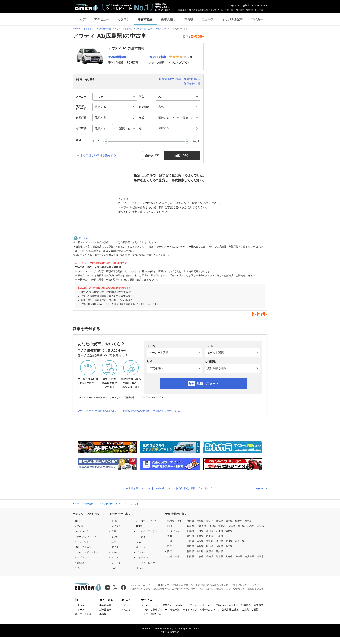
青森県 (200, 520)
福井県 (229, 531)
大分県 (229, 556)
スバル (114, 552)
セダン (78, 520)
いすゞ (114, 568)
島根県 (200, 546)
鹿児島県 (249, 556)
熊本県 (219, 556)
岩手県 (209, 520)
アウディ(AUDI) (109, 503)
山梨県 (260, 525)
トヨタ (114, 520)
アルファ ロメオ (145, 562)
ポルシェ (141, 547)
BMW (139, 526)
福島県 (248, 520)
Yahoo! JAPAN (259, 5)
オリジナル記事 (232, 19)
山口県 (229, 546)
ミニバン (79, 526)
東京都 (190, 525)
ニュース (208, 19)
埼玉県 (212, 525)
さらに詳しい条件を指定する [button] (98, 155)
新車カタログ (91, 503)
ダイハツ (116, 562)
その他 (78, 568)
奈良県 (229, 541)
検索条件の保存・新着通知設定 (181, 78)
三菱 (113, 541)
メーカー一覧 (105, 29)
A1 (122, 503)
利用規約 (246, 605)
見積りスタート (208, 383)
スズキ (114, 557)
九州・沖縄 (173, 556)
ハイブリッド (82, 541)
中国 (169, 546)
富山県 (209, 531)
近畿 (169, 541)
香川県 (200, 551)
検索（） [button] (182, 155)
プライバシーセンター (226, 605)
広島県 (219, 546)
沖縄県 (260, 556)
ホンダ (114, 536)
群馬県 (250, 525)
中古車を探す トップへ (138, 488)
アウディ (141, 536)
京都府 (209, 541)
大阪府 (190, 541)
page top (259, 488)
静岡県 (209, 536)
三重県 (219, 536)
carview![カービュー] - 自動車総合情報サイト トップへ (184, 488)
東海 (169, 536)
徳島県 (190, 551)
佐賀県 (200, 556)
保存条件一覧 (192, 83)
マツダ (114, 547)
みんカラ (126, 609)
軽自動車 (79, 562)
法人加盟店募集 (230, 609)
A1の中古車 (161, 29)
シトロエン (142, 557)
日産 (113, 531)
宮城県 (219, 520)
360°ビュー (101, 19)
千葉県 (221, 525)
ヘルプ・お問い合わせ (153, 614)
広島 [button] (161, 106)
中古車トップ (89, 29)
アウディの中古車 (144, 29)
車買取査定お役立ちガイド (169, 411)
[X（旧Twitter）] (115, 587)
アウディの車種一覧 (123, 29)
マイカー (257, 19)
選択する (163, 128)
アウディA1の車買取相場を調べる (98, 411)
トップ (81, 19)
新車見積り (168, 19)
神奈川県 (201, 525)
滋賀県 (219, 541)
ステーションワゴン (85, 536)
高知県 (219, 551)
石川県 (219, 531)
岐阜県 (200, 536)
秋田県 (229, 520)
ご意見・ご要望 (250, 609)
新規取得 (245, 5)
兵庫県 (200, 541)
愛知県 (190, 536)
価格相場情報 (117, 57)
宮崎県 (238, 556)
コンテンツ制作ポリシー (154, 609)
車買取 (188, 19)
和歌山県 (240, 541)
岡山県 (209, 546)
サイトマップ (190, 609)
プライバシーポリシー (199, 605)
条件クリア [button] (152, 155)
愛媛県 (209, 551)
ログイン (234, 5)
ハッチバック (82, 531)
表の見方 (83, 238)
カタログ (123, 19)
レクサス (116, 526)
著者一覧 (175, 609)
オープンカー (82, 557)
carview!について (150, 605)
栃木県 (241, 525)
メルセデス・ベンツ (146, 520)
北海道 (190, 520)
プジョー (141, 552)
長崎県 (209, 556)
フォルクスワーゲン (146, 531)
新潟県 (190, 531)
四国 (169, 551)
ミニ (138, 541)
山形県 (238, 520)
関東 (169, 525)
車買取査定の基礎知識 (136, 411)
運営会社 (167, 605)
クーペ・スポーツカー (86, 552)
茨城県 (231, 525)
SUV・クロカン (83, 547)
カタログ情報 (158, 57)
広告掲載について (209, 609)
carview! (76, 29)
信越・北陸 (173, 531)
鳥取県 (190, 546)
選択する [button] (100, 106)
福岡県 (190, 556)
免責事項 (258, 605)
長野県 (200, 531)
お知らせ (180, 605)
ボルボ (139, 568)
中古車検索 (145, 19)
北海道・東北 (174, 520)
